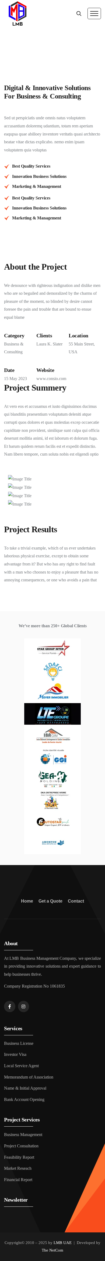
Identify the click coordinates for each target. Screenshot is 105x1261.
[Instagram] (23, 1006)
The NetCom (52, 1250)
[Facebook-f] (9, 1006)
